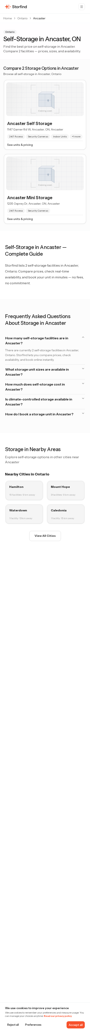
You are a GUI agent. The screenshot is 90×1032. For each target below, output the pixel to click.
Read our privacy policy (58, 1016)
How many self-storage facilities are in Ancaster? (36, 340)
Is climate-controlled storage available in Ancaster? (38, 401)
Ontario (22, 18)
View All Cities (45, 536)
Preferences (33, 1024)
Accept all (76, 1025)
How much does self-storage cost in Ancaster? (35, 386)
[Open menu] (81, 6)
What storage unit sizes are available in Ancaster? (37, 371)
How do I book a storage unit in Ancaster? (39, 414)
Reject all (13, 1024)
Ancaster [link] (39, 18)
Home (7, 18)
